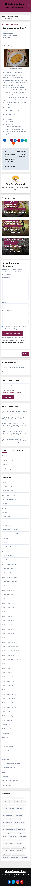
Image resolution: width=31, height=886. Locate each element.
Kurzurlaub (5, 733)
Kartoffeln (6, 819)
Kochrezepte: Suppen (9, 711)
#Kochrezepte (8, 35)
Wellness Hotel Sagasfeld (10, 781)
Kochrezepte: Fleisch (11, 202)
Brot (22, 798)
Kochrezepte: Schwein (9, 698)
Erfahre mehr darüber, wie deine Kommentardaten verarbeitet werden (13, 342)
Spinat (5, 850)
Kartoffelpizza (6, 560)
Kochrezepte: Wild (7, 720)
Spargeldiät (5, 759)
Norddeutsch (12, 836)
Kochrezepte (21, 829)
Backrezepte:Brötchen (9, 499)
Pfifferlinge (6, 840)
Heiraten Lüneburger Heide (10, 534)
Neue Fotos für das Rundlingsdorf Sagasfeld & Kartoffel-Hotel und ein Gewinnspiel (14, 425)
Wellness (5, 857)
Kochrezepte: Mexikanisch (10, 646)
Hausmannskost (7, 521)
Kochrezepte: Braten (8, 586)
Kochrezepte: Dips (7, 594)
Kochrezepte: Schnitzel (9, 694)
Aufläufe (5, 798)
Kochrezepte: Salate (8, 685)
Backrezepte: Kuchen (9, 495)
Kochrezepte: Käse (10, 204)
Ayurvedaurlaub (7, 486)
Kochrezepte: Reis (7, 677)
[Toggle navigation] (2, 5)
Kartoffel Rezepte (19, 822)
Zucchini (24, 857)
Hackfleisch (20, 808)
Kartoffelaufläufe (8, 815)
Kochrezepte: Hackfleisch (12, 223)
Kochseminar (6, 724)
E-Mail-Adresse (7, 310)
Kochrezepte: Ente (8, 603)
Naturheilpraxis (7, 737)
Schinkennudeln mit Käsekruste (15, 212)
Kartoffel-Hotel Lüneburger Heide (13, 367)
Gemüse (5, 808)
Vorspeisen (5, 776)
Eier (11, 801)
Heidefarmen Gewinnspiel (10, 529)
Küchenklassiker (9, 208)
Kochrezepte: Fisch (10, 244)
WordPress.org (6, 469)
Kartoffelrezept (7, 822)
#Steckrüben (6, 37)
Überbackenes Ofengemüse (13, 225)
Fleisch (5, 805)
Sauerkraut (5, 755)
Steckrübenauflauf (14, 28)
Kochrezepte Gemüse (9, 833)
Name (4, 302)
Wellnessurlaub (7, 785)
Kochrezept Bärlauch (8, 568)
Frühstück (5, 512)
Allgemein (5, 482)
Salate (19, 843)
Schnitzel (15, 847)
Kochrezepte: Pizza (8, 668)
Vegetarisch (6, 854)
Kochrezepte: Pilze (8, 664)
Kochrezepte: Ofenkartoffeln (11, 659)
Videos (4, 772)
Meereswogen (9, 249)
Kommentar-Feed (7, 464)
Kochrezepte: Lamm (8, 642)
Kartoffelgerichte (17, 239)
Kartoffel (7, 239)
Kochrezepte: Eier (7, 599)
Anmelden (5, 456)
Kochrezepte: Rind (8, 681)
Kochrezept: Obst (7, 573)
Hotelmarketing (7, 538)
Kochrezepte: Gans (8, 616)
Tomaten (19, 850)
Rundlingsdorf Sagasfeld (10, 372)
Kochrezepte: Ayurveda (9, 581)
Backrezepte (14, 798)
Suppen (12, 850)
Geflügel (12, 805)
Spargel (22, 847)
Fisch (24, 801)
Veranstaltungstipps (8, 768)
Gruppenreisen (6, 516)
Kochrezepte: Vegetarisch (10, 716)
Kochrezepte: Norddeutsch (13, 246)
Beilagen (5, 504)
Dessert (5, 801)
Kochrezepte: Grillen (8, 625)
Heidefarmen (6, 525)
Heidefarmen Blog (14, 4)
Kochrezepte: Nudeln (11, 206)
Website (4, 318)
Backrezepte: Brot (8, 491)
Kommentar (6, 277)
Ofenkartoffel (22, 836)
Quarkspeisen (6, 750)
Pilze (13, 840)
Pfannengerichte (7, 746)
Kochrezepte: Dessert (9, 590)
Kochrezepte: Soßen (8, 703)
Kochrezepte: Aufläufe (10, 24)
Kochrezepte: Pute (8, 672)
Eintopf (4, 508)
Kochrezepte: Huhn (8, 633)
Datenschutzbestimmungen (11, 393)
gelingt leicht (21, 805)
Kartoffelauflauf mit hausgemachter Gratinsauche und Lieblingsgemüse (10, 160)
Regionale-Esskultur (8, 843)
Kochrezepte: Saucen (9, 690)
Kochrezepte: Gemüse (11, 221)
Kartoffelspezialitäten (9, 564)
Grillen (12, 808)
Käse (4, 836)
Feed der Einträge (7, 460)
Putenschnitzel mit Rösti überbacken (21, 154)
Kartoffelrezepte (7, 826)
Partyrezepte (20, 208)
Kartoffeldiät (6, 551)
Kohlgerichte (21, 833)
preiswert (20, 840)
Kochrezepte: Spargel (9, 707)
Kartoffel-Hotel (17, 184)
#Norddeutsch (17, 35)
